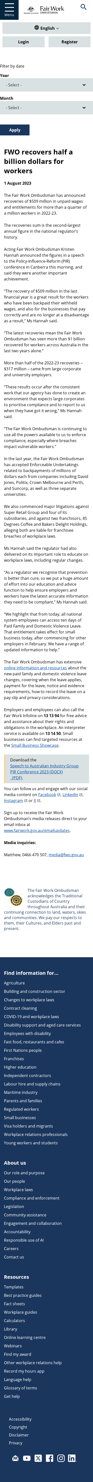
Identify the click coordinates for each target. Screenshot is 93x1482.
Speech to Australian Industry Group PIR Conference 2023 (44, 769)
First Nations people (23, 1050)
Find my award (17, 1354)
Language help (17, 1379)
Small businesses (20, 1117)
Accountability (17, 1231)
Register (70, 42)
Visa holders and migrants (28, 1126)
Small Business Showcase (35, 745)
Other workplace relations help (33, 1362)
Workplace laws (18, 1189)
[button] (83, 10)
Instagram (13, 800)
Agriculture (14, 983)
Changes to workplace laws (29, 1000)
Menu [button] (9, 14)
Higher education (20, 1067)
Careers (11, 1248)
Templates (14, 1287)
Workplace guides (20, 1312)
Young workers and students (31, 1143)
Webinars (13, 1346)
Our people (14, 1181)
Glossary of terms (20, 1388)
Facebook (47, 794)
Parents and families (23, 1101)
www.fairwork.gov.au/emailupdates (37, 830)
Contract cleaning (20, 1008)
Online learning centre (25, 1337)
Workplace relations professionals (36, 1134)
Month (6, 98)
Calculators (14, 1320)
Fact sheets (14, 1303)
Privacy (15, 1443)
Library (10, 1329)
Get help (12, 1396)
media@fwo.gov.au (66, 854)
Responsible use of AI (24, 1240)
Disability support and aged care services (42, 1025)
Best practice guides (23, 1295)
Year (4, 75)
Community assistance (25, 1215)
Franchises (14, 1058)
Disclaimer (19, 1435)
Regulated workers (21, 1109)
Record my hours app (24, 1371)
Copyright (18, 1427)
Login (23, 42)
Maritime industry (20, 1092)
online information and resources (35, 668)
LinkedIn (70, 794)
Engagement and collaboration (33, 1223)
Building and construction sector (34, 991)
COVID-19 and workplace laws (31, 1016)
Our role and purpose (24, 1173)
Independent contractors (27, 1075)
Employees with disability (27, 1033)
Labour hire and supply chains (32, 1084)
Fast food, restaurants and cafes (34, 1042)
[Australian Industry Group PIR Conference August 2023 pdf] (16, 778)
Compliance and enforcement (32, 1198)
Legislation (14, 1206)
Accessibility (20, 1419)
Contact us (14, 1257)
